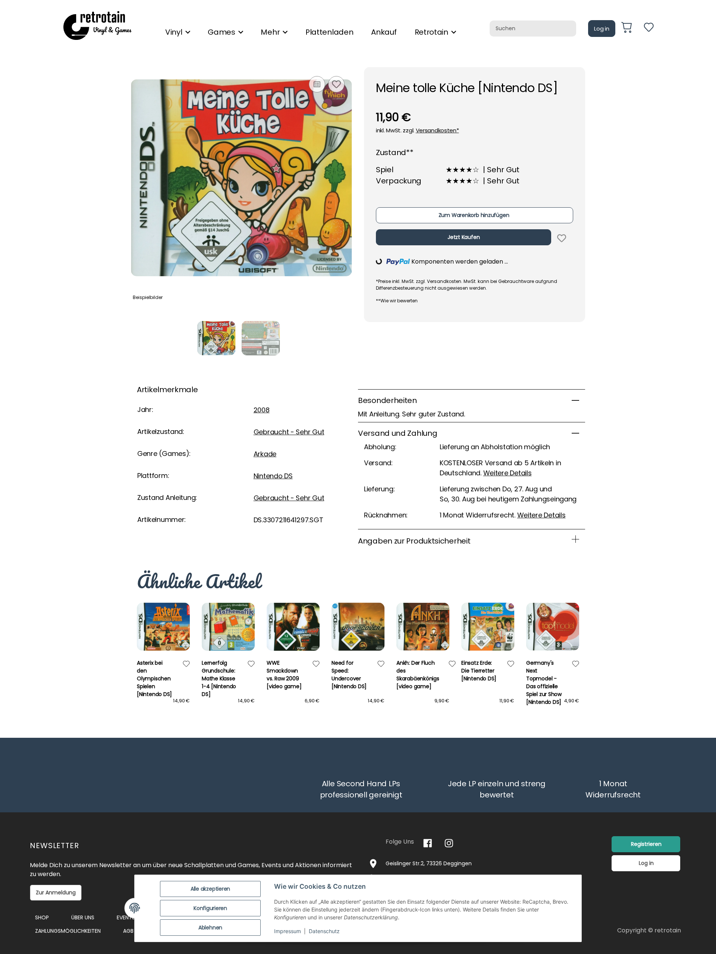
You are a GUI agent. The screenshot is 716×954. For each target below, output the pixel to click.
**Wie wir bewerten (397, 300)
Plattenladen (329, 32)
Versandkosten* (437, 130)
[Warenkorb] (629, 28)
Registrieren (646, 844)
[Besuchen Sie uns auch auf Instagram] (448, 843)
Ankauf (383, 32)
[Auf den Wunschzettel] (336, 84)
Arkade (265, 454)
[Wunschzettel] (649, 28)
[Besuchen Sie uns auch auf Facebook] (427, 843)
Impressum (287, 931)
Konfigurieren (210, 908)
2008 (262, 410)
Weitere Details (507, 473)
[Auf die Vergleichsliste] (317, 84)
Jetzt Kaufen (464, 237)
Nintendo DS (273, 476)
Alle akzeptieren (210, 888)
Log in (601, 28)
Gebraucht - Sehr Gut (289, 432)
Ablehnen (210, 927)
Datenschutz (324, 931)
